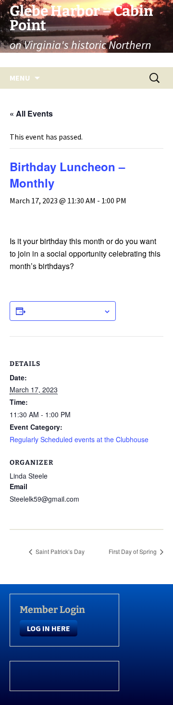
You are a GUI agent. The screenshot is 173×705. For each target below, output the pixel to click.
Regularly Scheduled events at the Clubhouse (79, 439)
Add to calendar (64, 311)
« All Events (31, 113)
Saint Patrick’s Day (59, 551)
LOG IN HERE (48, 628)
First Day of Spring (133, 551)
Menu (20, 77)
